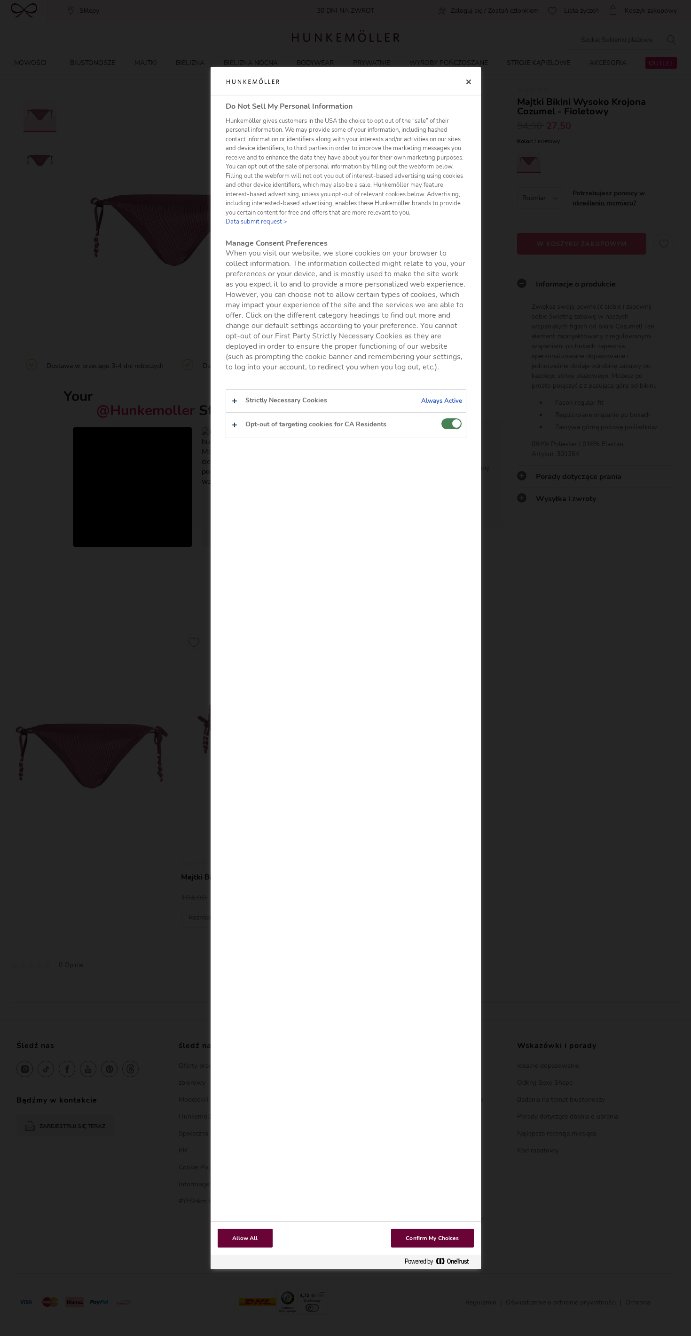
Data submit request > (256, 221)
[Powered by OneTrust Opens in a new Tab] (440, 1262)
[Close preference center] (468, 82)
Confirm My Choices (432, 1238)
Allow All (245, 1238)
